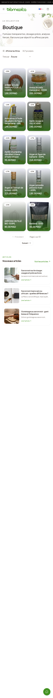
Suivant (25, 243)
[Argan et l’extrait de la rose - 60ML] (14, 183)
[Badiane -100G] (38, 216)
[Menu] (4, 9)
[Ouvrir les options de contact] (46, 691)
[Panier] (47, 9)
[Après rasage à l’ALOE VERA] (38, 116)
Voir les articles (41, 261)
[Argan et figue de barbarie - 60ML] (38, 149)
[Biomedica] (16, 9)
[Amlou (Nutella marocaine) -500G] (38, 83)
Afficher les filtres (13, 51)
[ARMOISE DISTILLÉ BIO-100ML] (14, 216)
